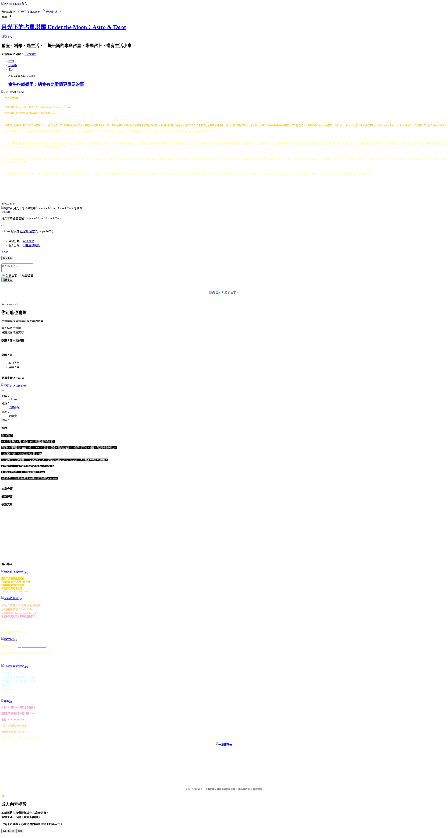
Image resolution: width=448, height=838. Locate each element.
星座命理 (30, 54)
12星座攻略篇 (31, 245)
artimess (5, 211)
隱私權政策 (244, 789)
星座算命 (28, 241)
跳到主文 (7, 36)
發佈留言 (7, 279)
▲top (4, 251)
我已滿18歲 (8, 831)
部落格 (12, 65)
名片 (11, 69)
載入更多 (7, 258)
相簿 (11, 61)
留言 (32, 231)
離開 (20, 831)
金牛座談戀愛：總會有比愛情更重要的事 (46, 84)
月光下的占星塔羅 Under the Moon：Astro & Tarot (63, 27)
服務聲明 (257, 789)
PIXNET (198, 789)
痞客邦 (24, 231)
